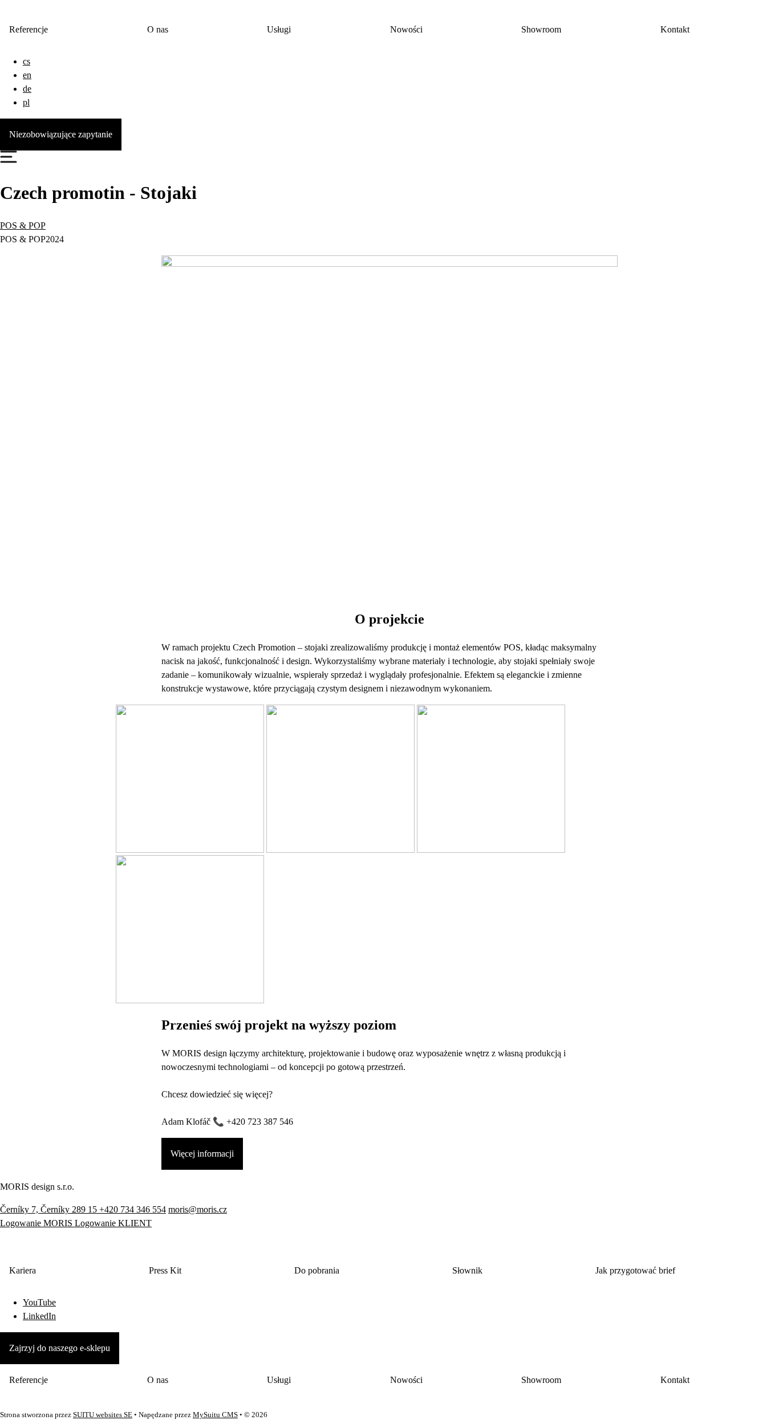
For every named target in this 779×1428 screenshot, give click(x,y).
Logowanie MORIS (37, 1223)
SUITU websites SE (102, 1415)
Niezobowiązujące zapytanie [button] (60, 134)
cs (26, 61)
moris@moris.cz (197, 1209)
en (27, 75)
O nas (157, 29)
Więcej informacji (202, 1153)
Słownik (467, 1270)
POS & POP (23, 225)
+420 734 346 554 (132, 1209)
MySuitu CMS (215, 1415)
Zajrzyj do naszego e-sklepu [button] (59, 1348)
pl (26, 102)
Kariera (22, 1270)
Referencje (28, 29)
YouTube (39, 1302)
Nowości (406, 29)
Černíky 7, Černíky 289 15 (49, 1209)
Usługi (279, 29)
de (27, 88)
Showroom (541, 29)
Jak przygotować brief (635, 1270)
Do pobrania (316, 1270)
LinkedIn (39, 1316)
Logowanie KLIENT (113, 1223)
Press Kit (165, 1270)
